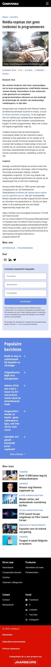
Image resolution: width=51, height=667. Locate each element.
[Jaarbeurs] (25, 661)
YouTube (33, 615)
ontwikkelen (8, 248)
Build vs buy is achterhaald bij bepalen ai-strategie (12, 361)
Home (5, 17)
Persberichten (32, 572)
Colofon (6, 577)
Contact (6, 600)
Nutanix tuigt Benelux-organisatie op (30, 489)
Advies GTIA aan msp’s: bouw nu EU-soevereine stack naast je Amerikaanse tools (12, 395)
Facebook (33, 600)
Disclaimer (7, 635)
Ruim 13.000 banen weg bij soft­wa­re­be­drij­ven (33, 477)
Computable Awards (11, 572)
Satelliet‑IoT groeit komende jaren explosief (11, 443)
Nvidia (5, 74)
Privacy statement (11, 648)
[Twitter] (14, 259)
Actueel (29, 70)
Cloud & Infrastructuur (31, 495)
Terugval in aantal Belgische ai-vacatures (33, 542)
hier (17, 324)
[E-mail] (5, 259)
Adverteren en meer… (35, 567)
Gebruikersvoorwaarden (14, 642)
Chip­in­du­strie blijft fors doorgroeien (12, 375)
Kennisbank (7, 567)
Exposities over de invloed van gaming (32, 530)
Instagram (34, 620)
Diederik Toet (8, 80)
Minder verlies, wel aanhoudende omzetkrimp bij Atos (32, 502)
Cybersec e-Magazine (12, 582)
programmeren (25, 248)
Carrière (14, 17)
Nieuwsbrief (8, 605)
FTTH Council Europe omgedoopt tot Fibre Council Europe (33, 517)
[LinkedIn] (10, 259)
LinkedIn (33, 610)
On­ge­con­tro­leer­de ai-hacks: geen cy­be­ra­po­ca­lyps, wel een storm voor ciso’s (11, 420)
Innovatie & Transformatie (32, 525)
